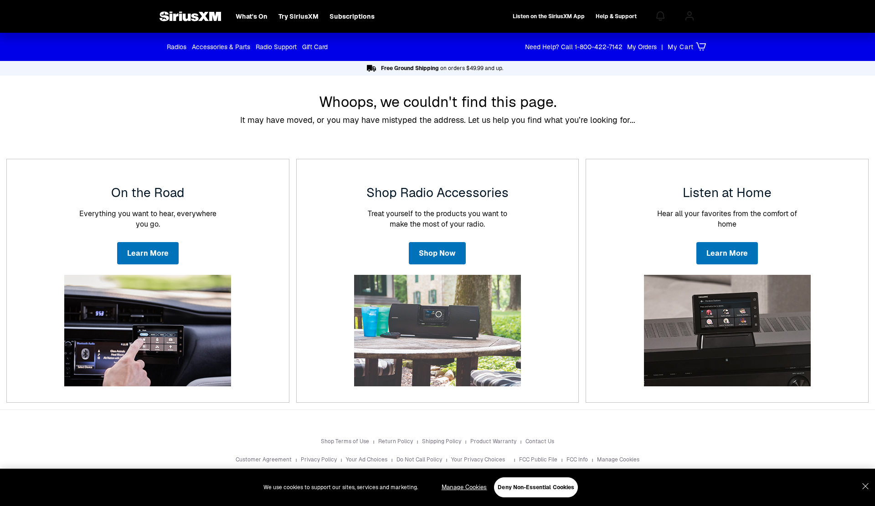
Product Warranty (494, 441)
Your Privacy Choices (478, 459)
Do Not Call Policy (419, 459)
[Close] (865, 486)
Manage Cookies (618, 459)
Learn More (148, 253)
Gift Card (315, 47)
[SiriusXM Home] (190, 16)
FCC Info (577, 459)
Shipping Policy (442, 441)
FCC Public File (539, 459)
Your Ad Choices (367, 459)
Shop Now (437, 253)
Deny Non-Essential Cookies (536, 487)
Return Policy (396, 441)
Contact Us (539, 441)
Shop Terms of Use (346, 441)
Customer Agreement (264, 459)
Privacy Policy (319, 459)
